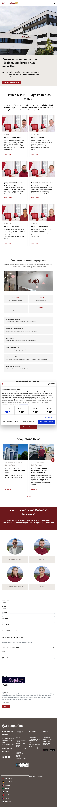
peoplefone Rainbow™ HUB (20, 752)
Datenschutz (32, 737)
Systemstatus (46, 741)
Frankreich (7, 785)
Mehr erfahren (8, 154)
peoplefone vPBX (20, 743)
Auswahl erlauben (28, 421)
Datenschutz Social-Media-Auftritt (34, 740)
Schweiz (6, 795)
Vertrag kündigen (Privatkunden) (34, 747)
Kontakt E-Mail (6, 625)
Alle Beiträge (28, 497)
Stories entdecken (28, 426)
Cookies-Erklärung (34, 744)
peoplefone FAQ (47, 739)
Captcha (5, 676)
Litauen (6, 788)
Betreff (4, 651)
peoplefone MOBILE (21, 758)
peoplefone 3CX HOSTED (20, 746)
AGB (30, 742)
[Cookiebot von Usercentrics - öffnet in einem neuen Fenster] (48, 384)
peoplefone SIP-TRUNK (20, 737)
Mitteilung (5, 657)
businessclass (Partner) (47, 744)
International (8, 778)
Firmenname (5, 600)
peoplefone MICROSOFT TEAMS (21, 749)
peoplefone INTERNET (19, 756)
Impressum (32, 735)
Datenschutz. (24, 404)
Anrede (4, 606)
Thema (4, 645)
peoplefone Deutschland (11, 82)
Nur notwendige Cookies (10, 421)
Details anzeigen (48, 417)
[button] (3, 686)
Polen (6, 791)
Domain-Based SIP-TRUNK (21, 740)
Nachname (5, 618)
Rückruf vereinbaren (8, 744)
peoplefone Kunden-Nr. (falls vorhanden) (13, 637)
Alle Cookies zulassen (46, 421)
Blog (44, 735)
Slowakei (7, 798)
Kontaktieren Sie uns (8, 738)
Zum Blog (8, 489)
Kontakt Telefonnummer (9, 631)
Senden (6, 706)
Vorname (5, 612)
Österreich (7, 801)
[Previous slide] (4, 460)
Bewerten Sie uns (7, 740)
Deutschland (8, 782)
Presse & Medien (47, 737)
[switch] (21, 412)
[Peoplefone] (10, 4)
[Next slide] (53, 460)
